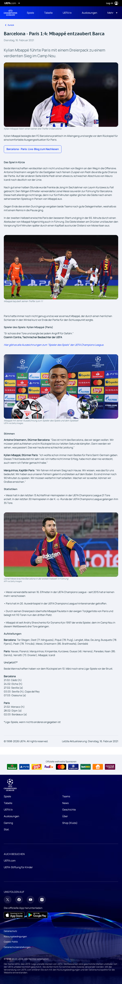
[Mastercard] (61, 767)
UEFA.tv (8, 809)
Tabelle (8, 803)
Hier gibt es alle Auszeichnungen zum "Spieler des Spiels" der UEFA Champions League (53, 345)
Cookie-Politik (11, 941)
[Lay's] (36, 767)
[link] (30, 13)
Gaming (8, 823)
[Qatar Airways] (110, 767)
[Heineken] (12, 767)
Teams (66, 796)
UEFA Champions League (10, 13)
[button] (111, 13)
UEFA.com (10, 860)
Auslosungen (11, 816)
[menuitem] (31, 13)
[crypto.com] (73, 767)
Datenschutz (10, 931)
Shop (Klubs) (70, 823)
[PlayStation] (24, 767)
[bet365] (85, 767)
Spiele (7, 796)
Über (65, 816)
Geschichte (69, 809)
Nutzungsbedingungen (15, 936)
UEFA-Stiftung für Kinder (18, 867)
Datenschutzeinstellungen (17, 947)
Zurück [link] (11, 25)
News (65, 803)
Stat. (6, 829)
